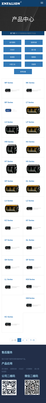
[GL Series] (34, 248)
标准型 (12, 57)
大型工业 (12, 64)
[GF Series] (34, 267)
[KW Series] (34, 286)
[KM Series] (34, 305)
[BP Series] (12, 110)
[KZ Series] (12, 228)
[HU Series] (34, 149)
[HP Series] (12, 189)
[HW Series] (12, 149)
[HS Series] (34, 169)
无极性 (33, 64)
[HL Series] (34, 189)
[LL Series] (12, 287)
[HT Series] (12, 169)
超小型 (33, 50)
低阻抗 (33, 57)
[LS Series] (12, 130)
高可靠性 (12, 42)
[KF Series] (34, 228)
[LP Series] (34, 130)
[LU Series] (12, 208)
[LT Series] (34, 110)
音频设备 (23, 71)
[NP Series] (12, 90)
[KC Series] (12, 324)
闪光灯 (12, 50)
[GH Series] (12, 267)
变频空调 (34, 42)
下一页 (32, 340)
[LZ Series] (34, 208)
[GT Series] (12, 248)
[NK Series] (34, 90)
